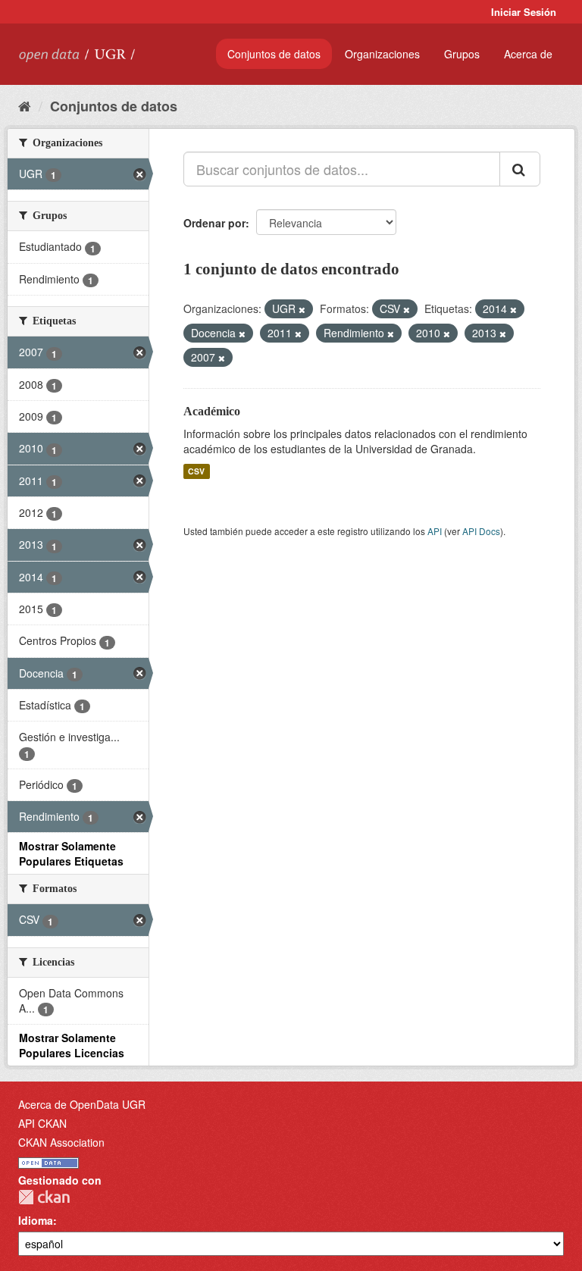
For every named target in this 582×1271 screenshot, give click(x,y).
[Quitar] (302, 309)
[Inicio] (24, 105)
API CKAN (42, 1123)
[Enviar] (519, 169)
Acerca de (528, 53)
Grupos (462, 53)
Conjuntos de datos (274, 53)
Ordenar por (214, 222)
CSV (196, 471)
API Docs (481, 530)
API (434, 530)
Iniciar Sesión (523, 12)
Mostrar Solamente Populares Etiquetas (71, 853)
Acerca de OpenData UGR (82, 1104)
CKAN (44, 1197)
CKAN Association (61, 1142)
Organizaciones (382, 53)
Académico (211, 411)
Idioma (35, 1220)
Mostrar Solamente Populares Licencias (71, 1045)
